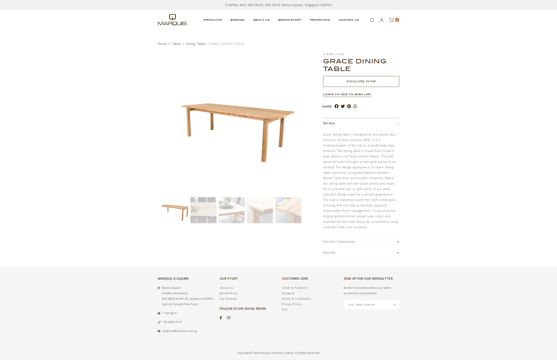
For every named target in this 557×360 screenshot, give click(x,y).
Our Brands (228, 299)
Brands (237, 20)
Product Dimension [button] (339, 242)
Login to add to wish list (347, 94)
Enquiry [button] (329, 253)
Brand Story (289, 20)
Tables (176, 44)
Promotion (320, 20)
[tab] (361, 123)
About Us (261, 20)
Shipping (288, 293)
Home (162, 44)
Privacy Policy (292, 304)
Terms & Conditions (296, 299)
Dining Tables (196, 44)
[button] (160, 210)
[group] (175, 210)
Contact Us (349, 20)
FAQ (285, 309)
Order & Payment (294, 288)
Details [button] (329, 123)
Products (213, 20)
